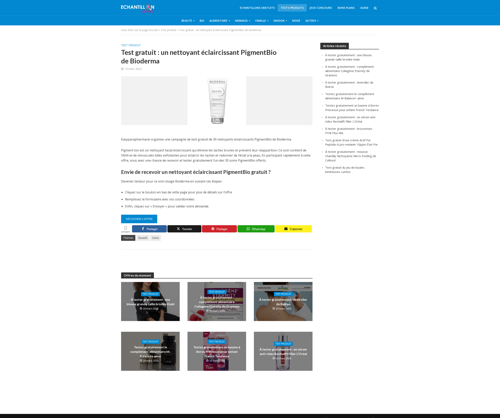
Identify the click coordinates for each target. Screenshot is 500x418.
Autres (310, 20)
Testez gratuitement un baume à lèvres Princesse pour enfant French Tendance (216, 351)
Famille (260, 20)
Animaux (241, 20)
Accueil (153, 30)
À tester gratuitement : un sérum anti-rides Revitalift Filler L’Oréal (283, 351)
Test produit (168, 30)
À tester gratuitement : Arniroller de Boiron (283, 302)
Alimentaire (218, 20)
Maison (279, 20)
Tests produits (292, 8)
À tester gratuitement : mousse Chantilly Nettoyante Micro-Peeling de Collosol (350, 156)
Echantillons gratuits (257, 8)
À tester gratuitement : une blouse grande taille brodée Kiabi (150, 302)
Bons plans (346, 8)
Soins (155, 238)
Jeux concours (321, 8)
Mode (296, 20)
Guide (364, 8)
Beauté (186, 20)
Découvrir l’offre (139, 219)
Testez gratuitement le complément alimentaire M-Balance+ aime (150, 351)
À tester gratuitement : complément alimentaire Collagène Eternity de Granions (216, 301)
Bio (202, 20)
